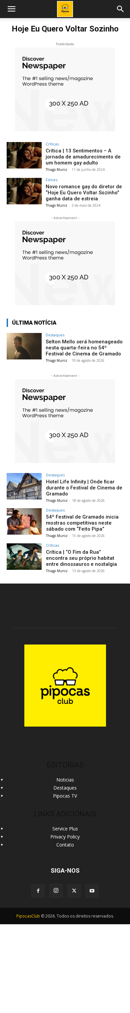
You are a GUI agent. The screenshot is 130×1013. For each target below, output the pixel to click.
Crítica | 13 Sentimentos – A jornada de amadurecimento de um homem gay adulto (83, 157)
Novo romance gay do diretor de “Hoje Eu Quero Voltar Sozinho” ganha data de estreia (84, 193)
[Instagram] (56, 890)
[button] (120, 9)
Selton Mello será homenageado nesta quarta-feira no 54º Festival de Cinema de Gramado (84, 348)
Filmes (51, 180)
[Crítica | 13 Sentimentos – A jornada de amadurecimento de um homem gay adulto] (24, 155)
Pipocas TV (65, 796)
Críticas (52, 144)
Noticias (65, 779)
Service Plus (65, 828)
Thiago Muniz (56, 169)
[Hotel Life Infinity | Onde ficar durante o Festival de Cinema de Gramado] (24, 486)
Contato (65, 844)
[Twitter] (74, 891)
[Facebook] (38, 891)
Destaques (55, 335)
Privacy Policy (65, 836)
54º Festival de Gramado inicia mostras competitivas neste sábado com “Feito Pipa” (82, 523)
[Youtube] (92, 891)
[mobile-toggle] (11, 9)
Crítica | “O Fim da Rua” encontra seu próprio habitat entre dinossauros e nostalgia (81, 558)
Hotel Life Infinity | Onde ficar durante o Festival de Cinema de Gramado (84, 488)
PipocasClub (28, 916)
